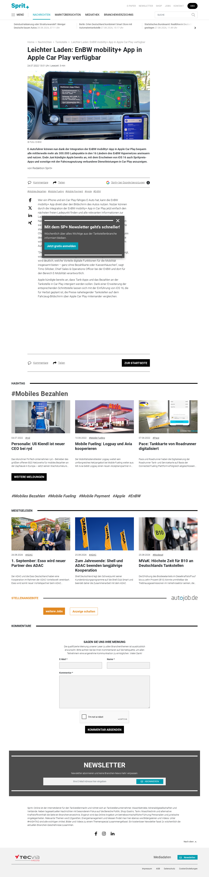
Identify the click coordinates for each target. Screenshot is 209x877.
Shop (159, 6)
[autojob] (184, 598)
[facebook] (96, 833)
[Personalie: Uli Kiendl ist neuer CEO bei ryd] (40, 416)
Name (110, 659)
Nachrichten (41, 14)
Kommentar (65, 672)
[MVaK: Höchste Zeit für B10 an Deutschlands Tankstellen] (168, 533)
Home (30, 42)
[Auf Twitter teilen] (30, 208)
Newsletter (146, 6)
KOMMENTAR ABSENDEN (104, 729)
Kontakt (179, 6)
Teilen (61, 182)
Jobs (168, 6)
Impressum (147, 869)
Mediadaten (162, 857)
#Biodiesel (158, 555)
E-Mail (62, 659)
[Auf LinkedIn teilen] (30, 215)
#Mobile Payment (94, 496)
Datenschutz (169, 869)
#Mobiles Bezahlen (39, 394)
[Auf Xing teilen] (30, 222)
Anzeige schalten (83, 611)
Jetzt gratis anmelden (61, 246)
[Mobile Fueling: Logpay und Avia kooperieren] (104, 416)
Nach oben (189, 842)
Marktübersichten (68, 14)
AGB (158, 869)
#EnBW (134, 496)
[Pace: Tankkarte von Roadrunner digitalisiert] (168, 416)
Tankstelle (61, 42)
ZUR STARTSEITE (135, 363)
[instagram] (104, 833)
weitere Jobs (54, 611)
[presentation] (195, 28)
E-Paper (131, 6)
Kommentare (40, 182)
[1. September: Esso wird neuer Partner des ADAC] (40, 533)
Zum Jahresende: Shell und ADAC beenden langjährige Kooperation (99, 566)
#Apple (119, 496)
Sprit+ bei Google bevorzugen (128, 182)
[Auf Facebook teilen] (30, 200)
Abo (192, 6)
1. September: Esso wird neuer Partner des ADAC (38, 563)
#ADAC (29, 555)
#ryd (27, 438)
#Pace (156, 438)
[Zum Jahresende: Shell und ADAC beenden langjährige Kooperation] (104, 533)
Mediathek (92, 14)
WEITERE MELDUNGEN (29, 477)
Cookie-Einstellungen (188, 869)
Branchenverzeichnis (118, 14)
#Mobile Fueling (97, 438)
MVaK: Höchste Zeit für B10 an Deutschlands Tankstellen (166, 563)
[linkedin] (112, 833)
